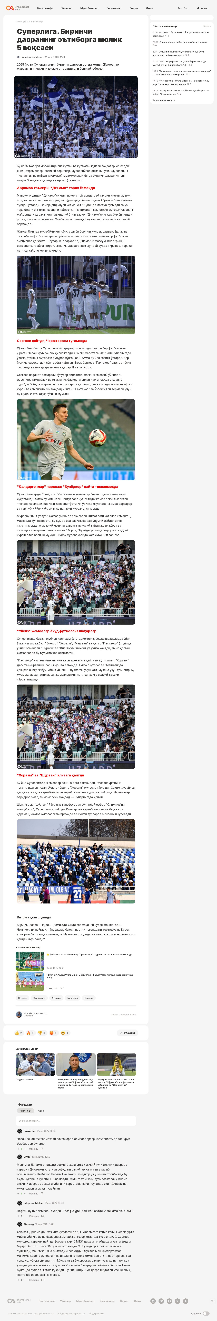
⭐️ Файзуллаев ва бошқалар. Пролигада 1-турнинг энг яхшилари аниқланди (89, 954)
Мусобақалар (89, 8)
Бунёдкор (72, 998)
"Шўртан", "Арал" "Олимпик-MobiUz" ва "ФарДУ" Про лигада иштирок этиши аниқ (89, 976)
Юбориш (33, 1148)
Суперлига (39, 998)
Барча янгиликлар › (164, 100)
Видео (134, 8)
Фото (149, 8)
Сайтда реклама (96, 1313)
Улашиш (129, 1032)
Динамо (56, 998)
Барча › (207, 26)
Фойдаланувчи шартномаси (71, 1313)
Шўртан (22, 998)
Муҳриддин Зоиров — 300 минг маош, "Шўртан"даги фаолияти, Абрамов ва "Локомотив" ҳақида (116, 1083)
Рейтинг (24, 1110)
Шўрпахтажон (25, 1079)
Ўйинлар (66, 8)
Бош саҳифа (45, 8)
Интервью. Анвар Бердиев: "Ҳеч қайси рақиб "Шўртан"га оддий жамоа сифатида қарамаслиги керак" (76, 1083)
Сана (41, 1110)
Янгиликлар (114, 8)
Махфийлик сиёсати (44, 1313)
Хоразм (89, 998)
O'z (186, 8)
